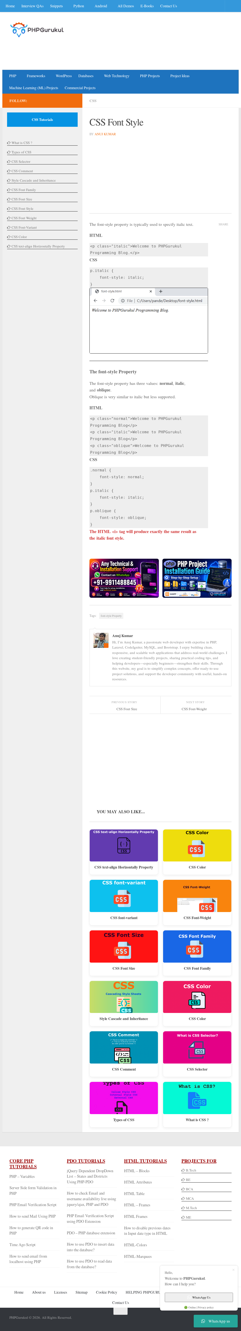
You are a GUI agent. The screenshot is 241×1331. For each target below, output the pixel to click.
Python (78, 5)
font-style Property (111, 616)
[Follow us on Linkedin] (65, 100)
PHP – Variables (22, 1176)
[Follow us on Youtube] (57, 100)
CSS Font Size (123, 968)
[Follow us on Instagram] (72, 100)
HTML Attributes (138, 1182)
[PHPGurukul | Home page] (37, 29)
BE (187, 1179)
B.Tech (191, 1170)
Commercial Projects (80, 87)
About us (39, 1292)
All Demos (126, 5)
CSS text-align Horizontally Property (123, 867)
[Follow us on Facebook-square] (42, 100)
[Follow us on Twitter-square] (50, 100)
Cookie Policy (106, 1292)
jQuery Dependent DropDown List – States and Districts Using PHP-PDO (90, 1176)
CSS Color (197, 867)
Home (10, 5)
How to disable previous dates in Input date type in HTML (147, 1230)
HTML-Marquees (138, 1256)
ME (188, 1217)
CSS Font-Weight (197, 917)
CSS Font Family (197, 968)
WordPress (64, 75)
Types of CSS (123, 1119)
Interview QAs (32, 5)
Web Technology (116, 75)
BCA (189, 1189)
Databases (85, 75)
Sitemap (82, 1292)
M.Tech (191, 1207)
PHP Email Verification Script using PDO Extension (90, 1218)
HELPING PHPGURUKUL (147, 1292)
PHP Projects (150, 75)
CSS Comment (124, 1069)
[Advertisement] (146, 50)
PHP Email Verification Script (32, 1204)
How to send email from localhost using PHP (28, 1258)
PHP (12, 75)
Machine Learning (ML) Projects (33, 87)
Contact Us (168, 5)
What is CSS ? (197, 1119)
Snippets (56, 5)
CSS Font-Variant (24, 227)
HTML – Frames (137, 1204)
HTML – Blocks (137, 1170)
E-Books (147, 5)
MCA (190, 1198)
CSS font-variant (123, 917)
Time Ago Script (22, 1244)
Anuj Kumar (105, 134)
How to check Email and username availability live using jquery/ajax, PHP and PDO (91, 1198)
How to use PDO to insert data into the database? (90, 1246)
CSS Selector (197, 1069)
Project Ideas (179, 75)
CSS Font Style (22, 208)
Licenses (60, 1292)
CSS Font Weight (24, 217)
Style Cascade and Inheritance (124, 1018)
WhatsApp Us (201, 1297)
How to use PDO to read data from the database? (89, 1263)
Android (101, 5)
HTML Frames (136, 1216)
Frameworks (36, 75)
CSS (92, 100)
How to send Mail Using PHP (32, 1216)
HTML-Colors (135, 1244)
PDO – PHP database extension (91, 1232)
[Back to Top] (120, 1311)
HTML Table (134, 1193)
